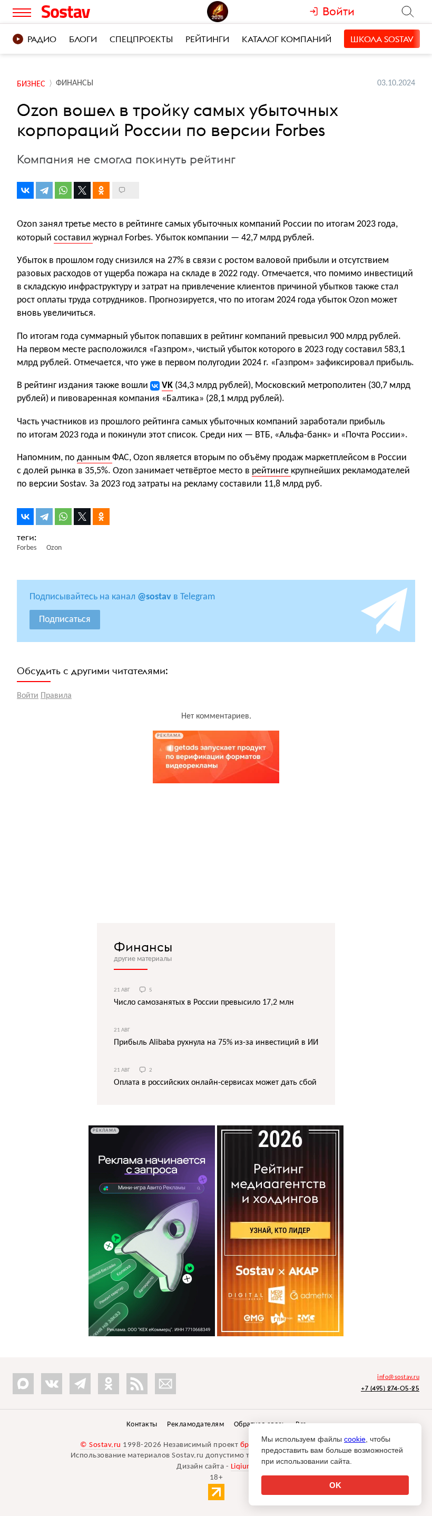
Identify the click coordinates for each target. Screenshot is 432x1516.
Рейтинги (207, 39)
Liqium (242, 1467)
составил (73, 238)
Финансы (143, 947)
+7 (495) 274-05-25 (390, 1388)
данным (94, 458)
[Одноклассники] (101, 190)
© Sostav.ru (100, 1445)
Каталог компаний (286, 39)
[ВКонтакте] (25, 190)
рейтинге (271, 471)
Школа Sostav (382, 39)
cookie (355, 1439)
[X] (82, 190)
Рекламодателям (195, 1424)
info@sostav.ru (398, 1377)
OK (335, 1485)
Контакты (142, 1424)
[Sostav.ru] (89, 11)
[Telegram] (44, 190)
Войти (27, 696)
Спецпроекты (141, 39)
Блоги (83, 39)
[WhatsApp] (63, 190)
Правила (56, 696)
